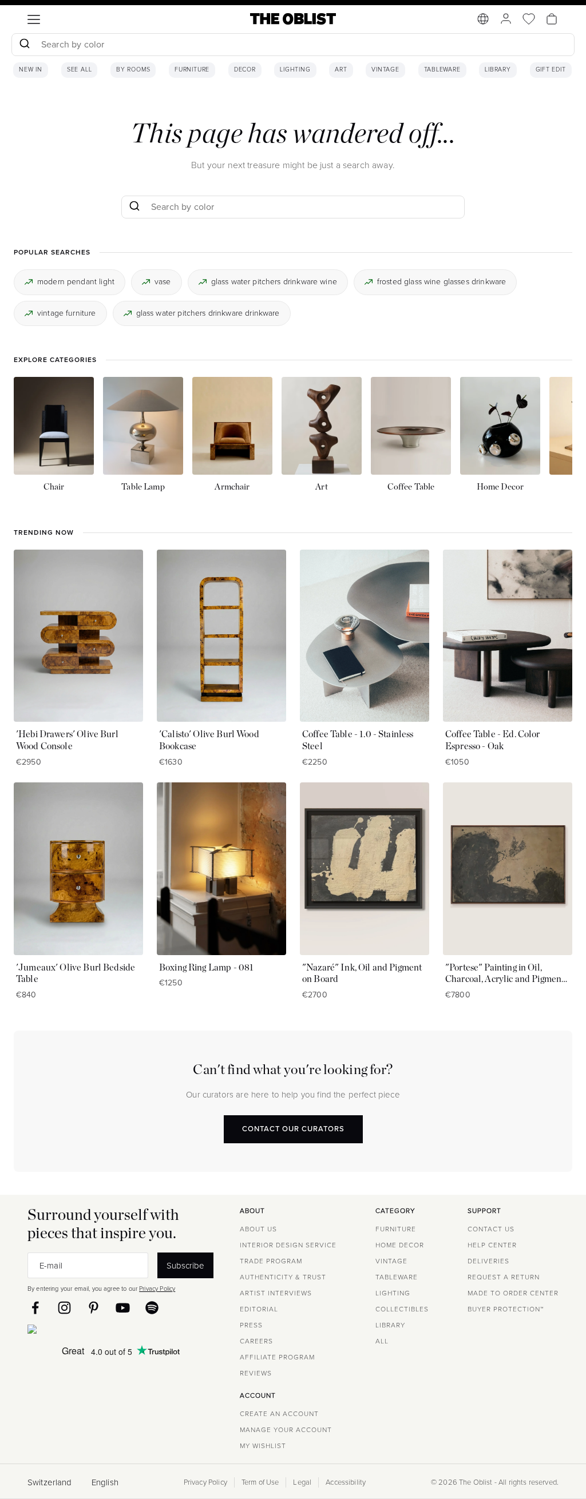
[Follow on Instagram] (64, 1307)
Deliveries (488, 1261)
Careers (256, 1341)
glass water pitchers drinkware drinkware (208, 313)
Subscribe (185, 1265)
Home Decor (399, 1245)
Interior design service (288, 1245)
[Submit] (24, 44)
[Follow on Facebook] (35, 1307)
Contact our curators (293, 1128)
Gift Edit (551, 70)
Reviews (256, 1373)
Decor (245, 70)
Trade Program (271, 1261)
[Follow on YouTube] (122, 1307)
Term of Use (260, 1482)
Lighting (295, 70)
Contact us (491, 1229)
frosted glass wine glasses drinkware (441, 282)
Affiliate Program (277, 1357)
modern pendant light (75, 282)
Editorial (259, 1309)
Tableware (442, 70)
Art (341, 70)
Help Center (492, 1245)
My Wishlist (263, 1446)
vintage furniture (66, 313)
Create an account (279, 1414)
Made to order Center (513, 1293)
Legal (302, 1482)
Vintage (385, 70)
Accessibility (346, 1482)
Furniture (192, 70)
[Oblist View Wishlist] (529, 19)
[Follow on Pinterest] (93, 1307)
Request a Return (504, 1277)
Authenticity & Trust (283, 1277)
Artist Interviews (276, 1293)
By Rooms (133, 70)
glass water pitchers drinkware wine (274, 282)
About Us (258, 1229)
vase (163, 282)
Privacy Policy (157, 1288)
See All (79, 70)
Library (498, 70)
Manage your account (286, 1430)
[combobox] (293, 46)
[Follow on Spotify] (152, 1307)
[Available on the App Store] (84, 1331)
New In (30, 70)
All (382, 1341)
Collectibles (402, 1309)
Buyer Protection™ (506, 1309)
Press (251, 1325)
